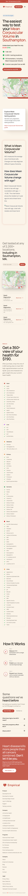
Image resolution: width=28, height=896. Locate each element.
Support (4, 803)
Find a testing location (7, 850)
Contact (4, 872)
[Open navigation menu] (25, 6)
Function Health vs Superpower (10, 828)
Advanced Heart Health (8, 837)
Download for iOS (6, 793)
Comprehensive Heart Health (9, 840)
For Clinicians (5, 845)
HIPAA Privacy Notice (7, 886)
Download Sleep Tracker (8, 798)
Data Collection (6, 881)
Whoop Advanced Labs (9, 820)
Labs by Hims (7, 823)
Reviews (4, 867)
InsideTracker (7, 818)
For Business (5, 847)
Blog (3, 864)
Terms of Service (6, 884)
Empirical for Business (7, 862)
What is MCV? (6, 731)
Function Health (8, 813)
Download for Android (7, 796)
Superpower (7, 815)
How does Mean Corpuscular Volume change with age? (13, 176)
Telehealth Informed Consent (9, 889)
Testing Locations (6, 806)
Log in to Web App (6, 801)
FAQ (3, 869)
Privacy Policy (5, 879)
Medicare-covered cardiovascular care (12, 852)
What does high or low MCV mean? (10, 719)
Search (22, 264)
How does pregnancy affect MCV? (10, 725)
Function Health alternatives (9, 830)
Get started (18, 6)
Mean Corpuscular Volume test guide (13, 126)
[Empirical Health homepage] (7, 6)
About (4, 859)
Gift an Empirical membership (9, 842)
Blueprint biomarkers (9, 825)
